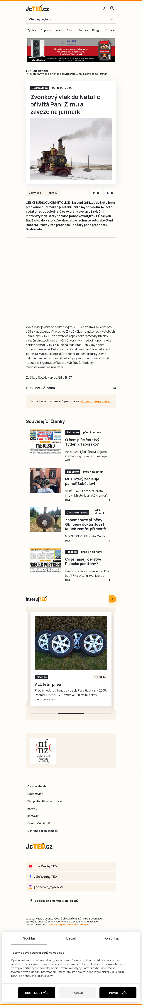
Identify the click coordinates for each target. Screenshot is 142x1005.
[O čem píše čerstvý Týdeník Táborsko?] (45, 441)
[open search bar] (103, 8)
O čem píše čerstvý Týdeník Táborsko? (82, 442)
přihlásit (86, 401)
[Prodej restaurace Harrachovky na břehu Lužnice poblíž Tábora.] (74, 643)
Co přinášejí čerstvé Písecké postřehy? (83, 561)
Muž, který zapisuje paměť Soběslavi (82, 481)
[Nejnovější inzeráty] (112, 598)
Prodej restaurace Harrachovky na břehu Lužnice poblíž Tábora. (66, 686)
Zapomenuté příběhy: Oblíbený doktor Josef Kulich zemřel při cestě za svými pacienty (88, 524)
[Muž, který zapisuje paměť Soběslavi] (45, 480)
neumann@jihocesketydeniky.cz (69, 924)
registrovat (102, 401)
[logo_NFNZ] (43, 751)
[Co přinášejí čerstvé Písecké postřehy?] (45, 560)
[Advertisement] (84, 280)
